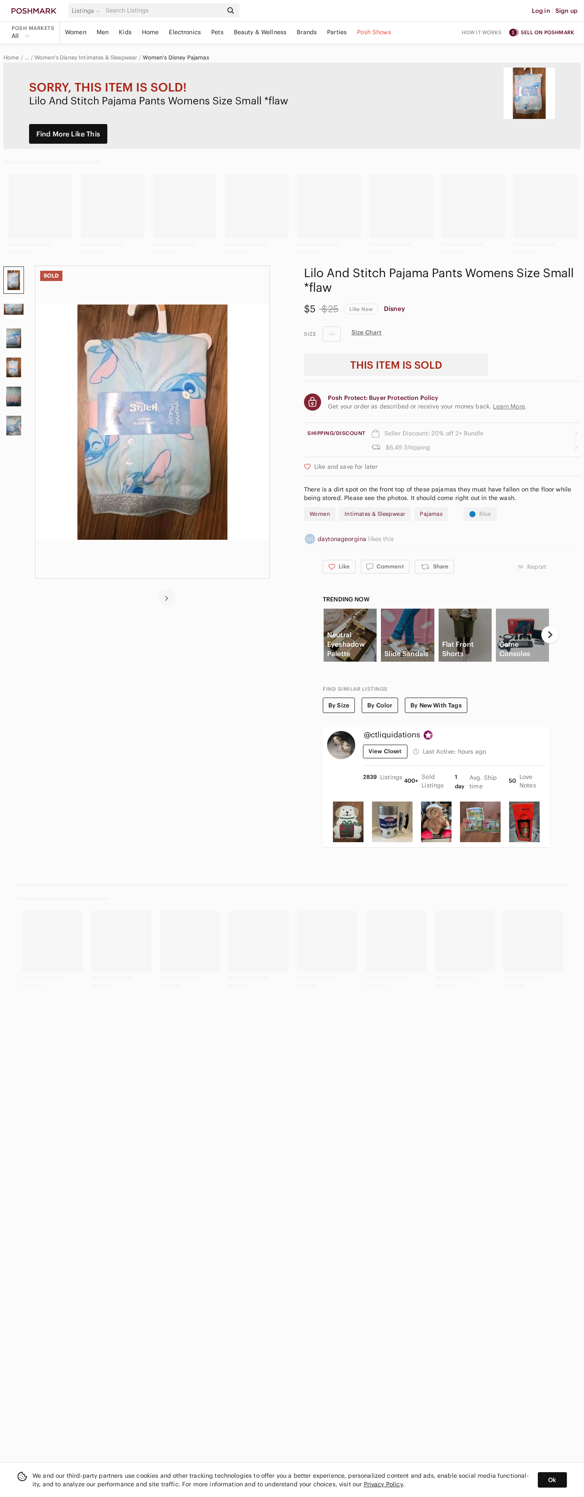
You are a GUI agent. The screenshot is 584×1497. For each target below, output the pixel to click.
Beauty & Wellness (260, 32)
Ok (552, 1480)
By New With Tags (435, 705)
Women (75, 32)
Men (103, 32)
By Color (379, 705)
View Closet (385, 751)
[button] (87, 10)
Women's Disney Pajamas (176, 57)
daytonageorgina (343, 539)
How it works (482, 32)
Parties (337, 32)
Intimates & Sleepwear (375, 514)
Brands (307, 32)
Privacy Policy (383, 1484)
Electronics (185, 32)
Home (150, 32)
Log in (541, 11)
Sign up (566, 11)
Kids (125, 32)
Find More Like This (68, 134)
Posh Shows (374, 32)
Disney (394, 309)
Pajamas (431, 514)
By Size (338, 705)
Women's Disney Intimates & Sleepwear (86, 57)
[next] (166, 597)
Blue (485, 514)
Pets (217, 32)
